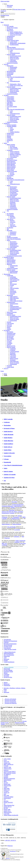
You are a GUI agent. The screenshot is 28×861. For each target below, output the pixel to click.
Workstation (16, 517)
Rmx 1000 (6, 795)
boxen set (6, 770)
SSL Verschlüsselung (9, 655)
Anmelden (9, 6)
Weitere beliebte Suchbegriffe (11, 815)
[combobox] (8, 14)
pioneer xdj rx (7, 811)
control (5, 787)
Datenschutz (7, 656)
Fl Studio (6, 766)
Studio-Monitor (7, 780)
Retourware (6, 684)
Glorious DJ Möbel (8, 796)
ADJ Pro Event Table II (9, 771)
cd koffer (6, 775)
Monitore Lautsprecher (9, 778)
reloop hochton (7, 785)
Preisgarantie (7, 668)
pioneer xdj (6, 792)
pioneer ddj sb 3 (8, 806)
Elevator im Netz (8, 677)
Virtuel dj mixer (7, 768)
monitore (6, 777)
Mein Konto (10, 5)
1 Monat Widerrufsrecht (9, 652)
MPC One (4, 543)
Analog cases (7, 763)
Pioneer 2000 (7, 809)
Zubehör (13, 507)
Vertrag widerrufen (8, 667)
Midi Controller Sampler (10, 773)
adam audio (6, 788)
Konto (2, 371)
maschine (6, 801)
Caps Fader (6, 813)
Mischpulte (12, 510)
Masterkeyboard (15, 518)
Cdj (5, 799)
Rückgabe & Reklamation (10, 643)
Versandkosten (7, 639)
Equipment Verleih (8, 671)
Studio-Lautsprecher (20, 540)
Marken (6, 673)
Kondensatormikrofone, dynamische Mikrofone (13, 505)
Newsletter (6, 675)
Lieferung (6, 642)
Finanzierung (7, 685)
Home (5, 373)
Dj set (5, 760)
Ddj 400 (6, 808)
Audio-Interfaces (18, 506)
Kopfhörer (17, 542)
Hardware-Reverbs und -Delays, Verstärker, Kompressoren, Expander (12, 512)
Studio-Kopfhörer (16, 524)
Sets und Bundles (11, 526)
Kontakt (6, 660)
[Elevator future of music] (18, 9)
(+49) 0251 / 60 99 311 (10, 840)
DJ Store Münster (8, 670)
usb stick (6, 782)
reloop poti (6, 761)
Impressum (6, 659)
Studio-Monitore (6, 524)
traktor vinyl (7, 789)
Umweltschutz (7, 648)
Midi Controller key (8, 764)
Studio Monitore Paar (9, 805)
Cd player (6, 791)
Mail (23, 536)
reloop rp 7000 (7, 767)
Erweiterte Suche (5, 15)
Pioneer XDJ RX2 (8, 802)
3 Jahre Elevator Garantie (10, 649)
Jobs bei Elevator (8, 645)
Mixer (5, 781)
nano (5, 794)
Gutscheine (6, 674)
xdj (4, 804)
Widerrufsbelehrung (8, 653)
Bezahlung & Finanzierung (10, 641)
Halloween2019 (8, 812)
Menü (2, 22)
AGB (5, 657)
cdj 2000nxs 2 (7, 774)
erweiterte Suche (8, 646)
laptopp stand (7, 784)
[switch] (3, 859)
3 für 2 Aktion (7, 758)
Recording (14, 501)
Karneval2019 (7, 798)
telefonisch (16, 536)
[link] (5, 4)
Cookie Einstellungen (9, 662)
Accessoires (17, 529)
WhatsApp (7, 538)
